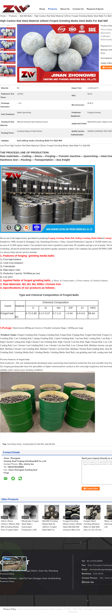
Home (42, 9)
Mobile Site (89, 582)
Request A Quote (95, 9)
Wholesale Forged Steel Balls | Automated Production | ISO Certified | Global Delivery (30, 528)
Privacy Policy (9, 609)
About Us (65, 9)
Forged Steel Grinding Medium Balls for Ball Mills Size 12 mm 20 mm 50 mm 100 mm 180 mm (93, 528)
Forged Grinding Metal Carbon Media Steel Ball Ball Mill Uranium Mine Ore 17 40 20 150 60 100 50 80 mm (72, 528)
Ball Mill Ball (50, 444)
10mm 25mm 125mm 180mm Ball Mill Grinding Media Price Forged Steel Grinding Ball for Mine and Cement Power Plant (10, 530)
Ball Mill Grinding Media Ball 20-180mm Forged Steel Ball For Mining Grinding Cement (50, 528)
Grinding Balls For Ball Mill (33, 444)
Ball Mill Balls (26, 16)
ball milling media (14, 444)
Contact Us (78, 9)
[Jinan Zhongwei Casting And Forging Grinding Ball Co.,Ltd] (16, 8)
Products (52, 9)
